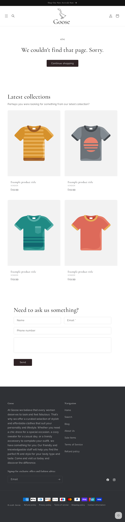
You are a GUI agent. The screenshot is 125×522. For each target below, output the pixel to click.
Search (68, 417)
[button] (6, 16)
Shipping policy (78, 505)
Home (68, 410)
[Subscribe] (59, 479)
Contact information (96, 505)
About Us (70, 431)
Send (23, 362)
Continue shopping (62, 63)
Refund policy (72, 451)
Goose (18, 505)
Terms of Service (74, 444)
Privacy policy (45, 505)
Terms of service (61, 505)
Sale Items (70, 438)
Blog (67, 424)
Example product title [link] (23, 182)
